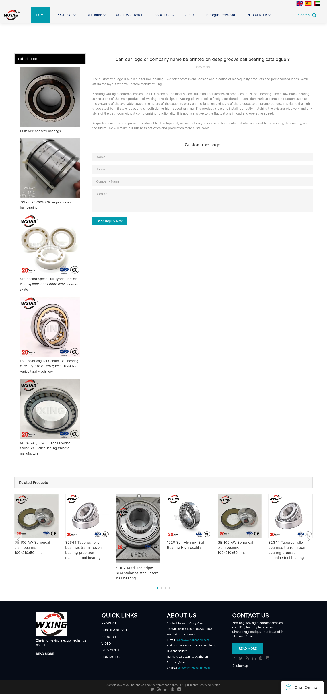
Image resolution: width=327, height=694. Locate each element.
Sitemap (241, 666)
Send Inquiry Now (110, 221)
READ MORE (248, 648)
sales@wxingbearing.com (193, 640)
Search (305, 15)
